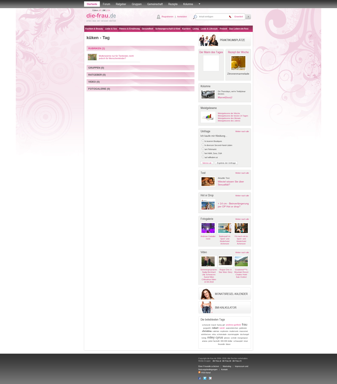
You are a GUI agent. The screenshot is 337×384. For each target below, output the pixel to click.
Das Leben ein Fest (238, 29)
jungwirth (207, 328)
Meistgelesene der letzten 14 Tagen (233, 116)
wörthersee (206, 334)
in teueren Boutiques (213, 141)
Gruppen (137, 4)
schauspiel (238, 341)
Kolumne (188, 4)
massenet (243, 331)
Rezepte (173, 4)
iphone (227, 338)
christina (207, 331)
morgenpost (242, 338)
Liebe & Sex (111, 29)
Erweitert (238, 16)
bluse (228, 344)
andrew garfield (233, 325)
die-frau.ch (237, 361)
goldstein (243, 328)
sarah (222, 328)
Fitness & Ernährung (129, 29)
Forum (106, 4)
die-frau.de (226, 361)
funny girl (221, 325)
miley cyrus (215, 337)
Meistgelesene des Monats (229, 118)
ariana (204, 341)
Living (196, 29)
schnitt (233, 338)
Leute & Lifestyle (209, 29)
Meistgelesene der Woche (229, 113)
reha (214, 334)
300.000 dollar (226, 341)
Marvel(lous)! (225, 97)
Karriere (186, 29)
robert (215, 328)
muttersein (233, 331)
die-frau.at (217, 361)
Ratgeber (121, 4)
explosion (224, 331)
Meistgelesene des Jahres (229, 121)
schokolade (222, 334)
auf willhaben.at (211, 157)
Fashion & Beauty (94, 29)
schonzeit (206, 325)
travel (213, 325)
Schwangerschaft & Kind (167, 29)
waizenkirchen (232, 328)
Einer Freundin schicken (208, 366)
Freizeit (223, 29)
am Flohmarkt (210, 149)
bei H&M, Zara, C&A (213, 153)
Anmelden (182, 16)
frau (244, 324)
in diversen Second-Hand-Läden (218, 145)
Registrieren (167, 16)
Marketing (227, 366)
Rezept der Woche (238, 52)
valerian (216, 331)
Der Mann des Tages (211, 52)
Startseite (92, 4)
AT (100, 10)
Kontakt (224, 369)
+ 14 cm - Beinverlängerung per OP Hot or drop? (233, 205)
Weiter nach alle (242, 131)
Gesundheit (147, 29)
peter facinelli (213, 341)
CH (108, 10)
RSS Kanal (205, 373)
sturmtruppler (233, 334)
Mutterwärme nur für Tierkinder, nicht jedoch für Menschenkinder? (116, 57)
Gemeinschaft (155, 4)
